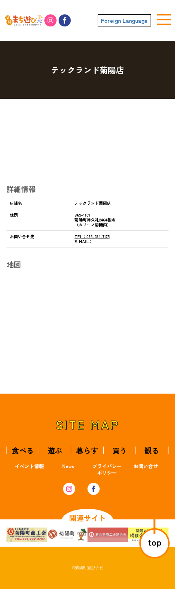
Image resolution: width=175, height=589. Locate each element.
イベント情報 (29, 465)
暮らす (87, 450)
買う (119, 450)
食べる (23, 450)
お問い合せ (145, 465)
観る (151, 450)
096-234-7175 (91, 236)
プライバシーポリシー (107, 469)
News (68, 465)
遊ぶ (55, 450)
